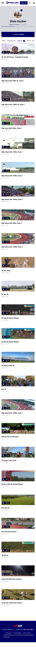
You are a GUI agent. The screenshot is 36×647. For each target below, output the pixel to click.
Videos (21, 41)
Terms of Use (27, 633)
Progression (11, 41)
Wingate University (14, 24)
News (30, 41)
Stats (3, 41)
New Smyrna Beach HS (8, 26)
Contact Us (8, 633)
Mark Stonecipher (28, 629)
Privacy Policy (17, 633)
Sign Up (23, 3)
